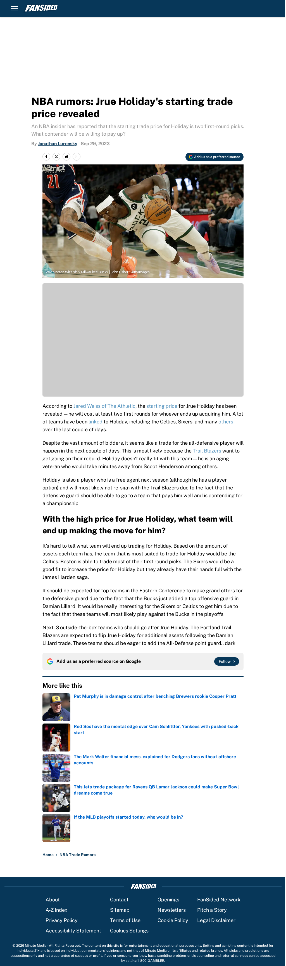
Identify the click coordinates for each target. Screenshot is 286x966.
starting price (161, 406)
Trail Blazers (207, 451)
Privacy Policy (62, 920)
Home (48, 854)
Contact (119, 900)
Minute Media (36, 946)
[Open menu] (14, 8)
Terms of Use (125, 920)
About (53, 900)
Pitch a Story (212, 910)
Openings (168, 900)
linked (96, 422)
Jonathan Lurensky (57, 143)
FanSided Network (218, 900)
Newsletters (172, 910)
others (225, 422)
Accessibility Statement (73, 931)
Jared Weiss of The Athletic (104, 406)
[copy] (76, 157)
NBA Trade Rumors (77, 854)
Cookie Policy (173, 920)
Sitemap (120, 910)
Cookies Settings (129, 931)
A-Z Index (56, 910)
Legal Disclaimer (216, 920)
